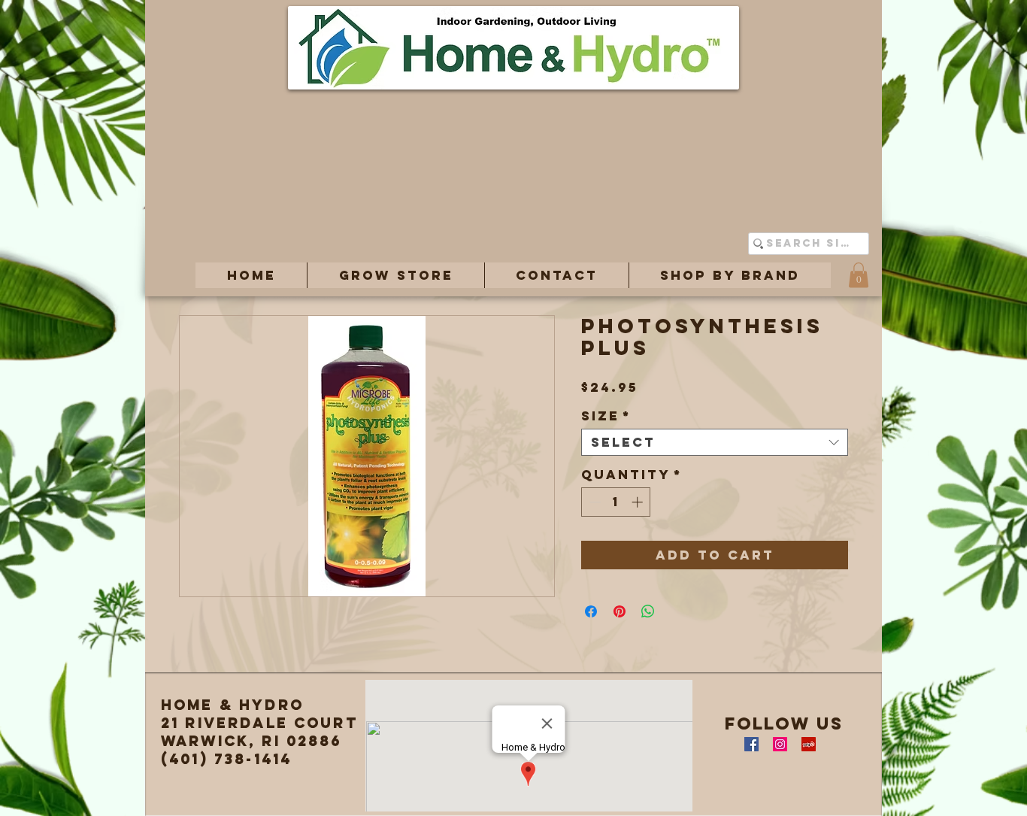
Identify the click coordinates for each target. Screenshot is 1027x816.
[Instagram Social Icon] (780, 744)
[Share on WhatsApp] (648, 611)
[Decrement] (593, 502)
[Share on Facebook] (591, 611)
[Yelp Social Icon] (808, 744)
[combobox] (714, 442)
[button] (395, 275)
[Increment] (639, 502)
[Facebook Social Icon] (751, 744)
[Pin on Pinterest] (619, 611)
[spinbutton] (616, 502)
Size (606, 416)
